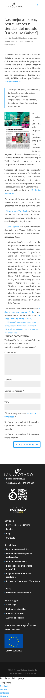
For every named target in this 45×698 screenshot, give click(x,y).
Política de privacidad (16, 609)
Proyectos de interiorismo (18, 525)
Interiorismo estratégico (17, 549)
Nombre (9, 379)
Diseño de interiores (27, 38)
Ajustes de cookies (15, 618)
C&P (34, 673)
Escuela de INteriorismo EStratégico (23, 581)
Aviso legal (11, 604)
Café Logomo (13, 226)
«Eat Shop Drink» (12, 81)
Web (6, 402)
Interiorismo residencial (17, 561)
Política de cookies (15, 613)
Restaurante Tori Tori (16, 211)
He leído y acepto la (20, 415)
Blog (8, 533)
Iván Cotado (13, 38)
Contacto (10, 538)
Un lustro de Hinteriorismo (18, 592)
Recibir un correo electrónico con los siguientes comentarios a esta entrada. (21, 425)
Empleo (9, 529)
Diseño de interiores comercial (17, 41)
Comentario (10, 352)
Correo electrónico (14, 391)
